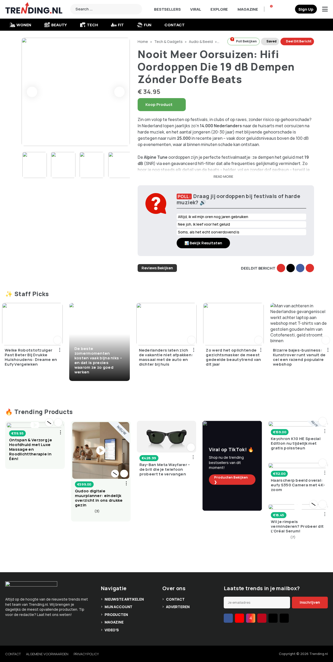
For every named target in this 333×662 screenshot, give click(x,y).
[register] (306, 9)
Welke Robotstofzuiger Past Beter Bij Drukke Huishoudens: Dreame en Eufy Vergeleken (31, 357)
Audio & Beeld (201, 41)
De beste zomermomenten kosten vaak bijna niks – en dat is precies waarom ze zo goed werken (98, 360)
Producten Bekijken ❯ (231, 479)
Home (143, 41)
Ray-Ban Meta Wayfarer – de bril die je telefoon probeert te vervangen (164, 469)
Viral (195, 9)
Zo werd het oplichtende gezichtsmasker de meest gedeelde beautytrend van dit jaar (233, 357)
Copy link (281, 268)
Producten (116, 614)
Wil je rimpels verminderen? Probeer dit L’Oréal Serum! (297, 526)
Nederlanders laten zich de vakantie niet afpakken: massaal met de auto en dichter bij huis (166, 357)
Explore (219, 9)
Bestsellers (167, 9)
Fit (121, 25)
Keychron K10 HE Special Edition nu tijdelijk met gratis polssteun (296, 443)
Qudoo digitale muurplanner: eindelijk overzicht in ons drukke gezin (99, 498)
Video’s (112, 629)
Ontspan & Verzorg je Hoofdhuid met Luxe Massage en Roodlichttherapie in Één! (30, 449)
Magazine (248, 9)
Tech (92, 25)
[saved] (289, 9)
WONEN (23, 25)
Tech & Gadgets (168, 41)
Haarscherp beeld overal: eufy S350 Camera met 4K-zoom (298, 485)
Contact (174, 25)
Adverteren (178, 606)
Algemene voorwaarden (47, 654)
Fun (148, 25)
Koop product (158, 104)
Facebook (300, 268)
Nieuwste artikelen (124, 599)
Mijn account (118, 606)
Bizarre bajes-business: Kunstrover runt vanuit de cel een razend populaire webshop (299, 357)
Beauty (59, 25)
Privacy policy (86, 654)
